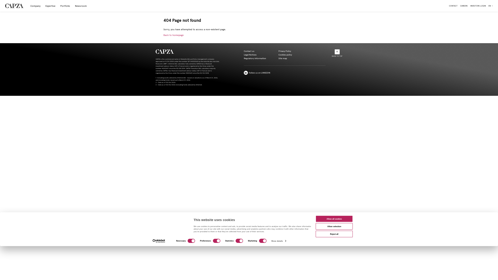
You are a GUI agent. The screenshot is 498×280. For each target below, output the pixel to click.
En (489, 6)
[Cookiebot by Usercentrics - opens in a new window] (159, 241)
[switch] (216, 241)
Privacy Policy (284, 51)
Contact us (249, 51)
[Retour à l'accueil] (187, 51)
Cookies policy (285, 55)
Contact (453, 6)
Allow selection (334, 226)
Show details (277, 241)
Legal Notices (250, 55)
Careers (464, 6)
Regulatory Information (255, 58)
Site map (282, 58)
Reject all (334, 234)
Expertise (50, 6)
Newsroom (81, 6)
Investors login (478, 6)
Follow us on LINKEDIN (259, 73)
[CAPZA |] (14, 6)
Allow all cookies (334, 219)
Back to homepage (173, 35)
